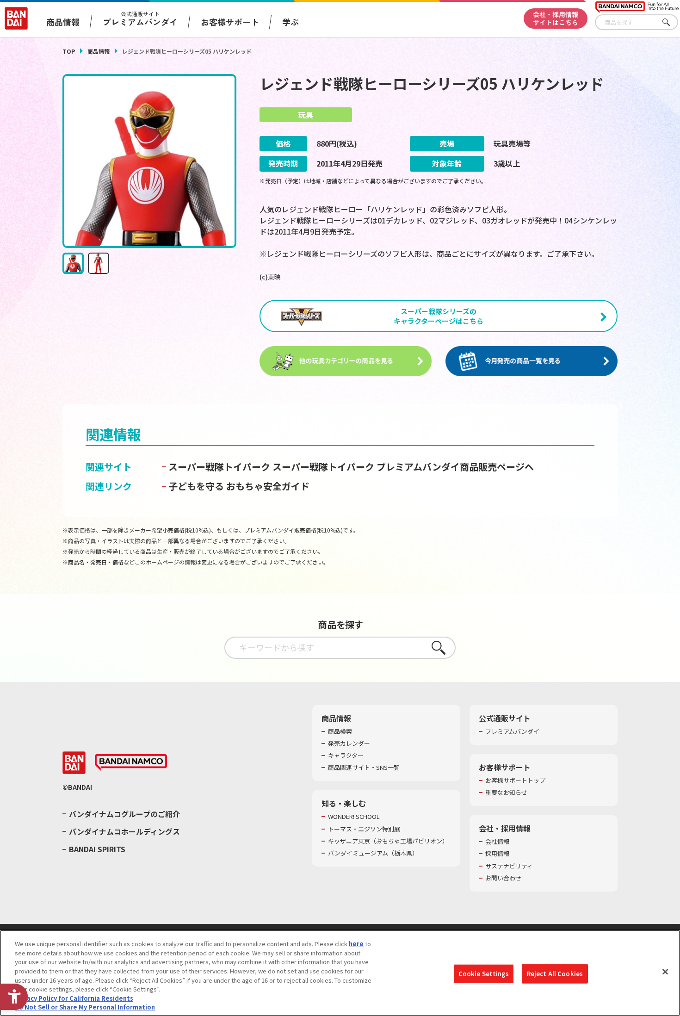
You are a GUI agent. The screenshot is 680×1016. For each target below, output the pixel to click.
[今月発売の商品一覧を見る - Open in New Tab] (531, 361)
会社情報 (497, 841)
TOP (68, 51)
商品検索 (340, 731)
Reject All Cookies (555, 973)
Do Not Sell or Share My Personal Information (85, 1006)
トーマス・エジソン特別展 (364, 829)
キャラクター (346, 755)
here (356, 943)
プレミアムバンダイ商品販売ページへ (455, 466)
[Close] (665, 971)
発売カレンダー (349, 743)
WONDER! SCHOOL (354, 816)
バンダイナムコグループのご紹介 (124, 814)
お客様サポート (230, 22)
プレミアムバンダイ (512, 731)
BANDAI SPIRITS (97, 849)
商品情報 (98, 51)
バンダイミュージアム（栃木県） (373, 853)
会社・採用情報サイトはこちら (555, 18)
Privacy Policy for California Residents (74, 997)
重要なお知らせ (506, 792)
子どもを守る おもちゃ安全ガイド (238, 486)
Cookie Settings (483, 973)
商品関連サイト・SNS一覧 (364, 767)
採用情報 (497, 853)
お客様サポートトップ (515, 780)
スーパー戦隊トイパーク (219, 466)
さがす (671, 22)
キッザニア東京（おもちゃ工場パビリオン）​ (388, 841)
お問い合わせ (503, 878)
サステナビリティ (509, 866)
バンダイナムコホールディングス (124, 831)
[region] (340, 973)
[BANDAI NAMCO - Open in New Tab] (131, 762)
